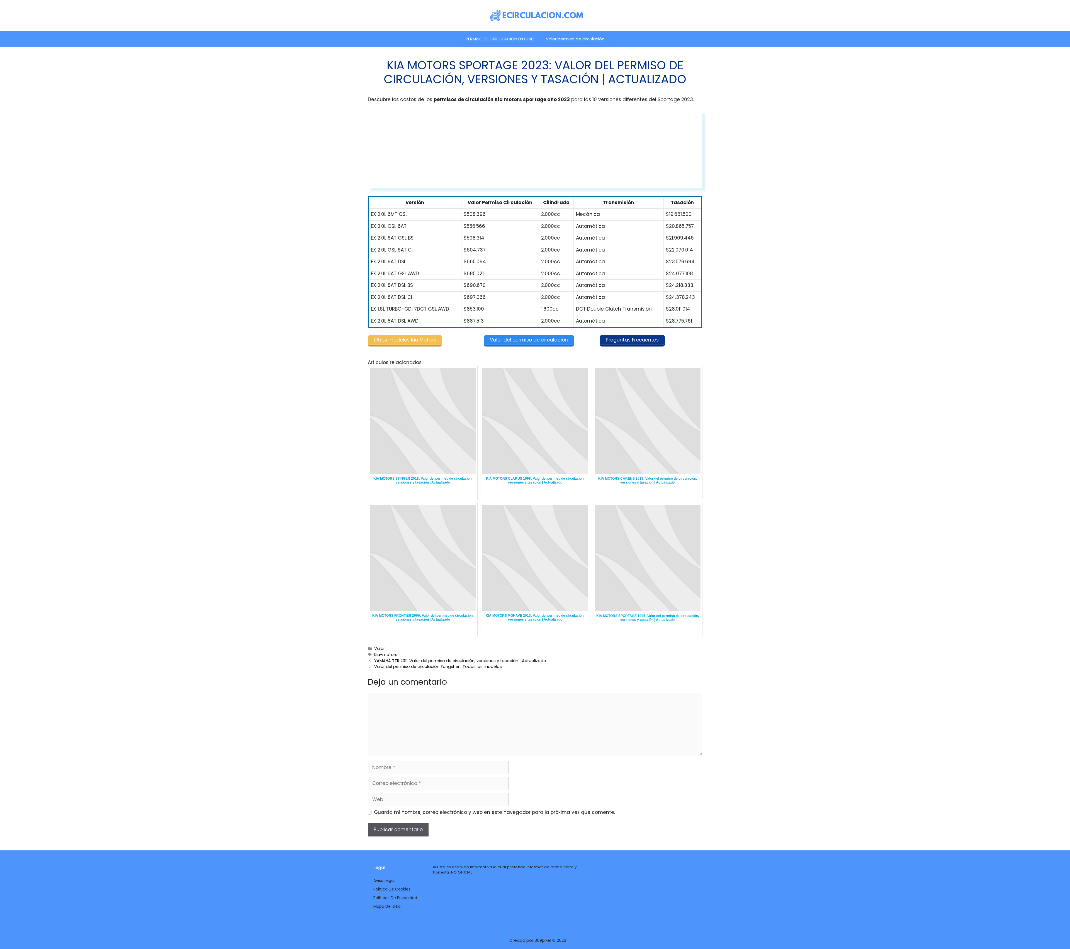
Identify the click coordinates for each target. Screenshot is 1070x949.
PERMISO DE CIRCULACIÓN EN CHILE (500, 39)
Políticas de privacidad (395, 898)
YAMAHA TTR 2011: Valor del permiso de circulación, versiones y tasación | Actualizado (460, 660)
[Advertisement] (535, 149)
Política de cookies (391, 889)
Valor (379, 648)
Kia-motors (385, 654)
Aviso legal (384, 880)
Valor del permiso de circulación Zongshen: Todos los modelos (438, 666)
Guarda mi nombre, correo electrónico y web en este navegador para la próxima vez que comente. (494, 812)
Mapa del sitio (387, 906)
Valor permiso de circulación (575, 39)
